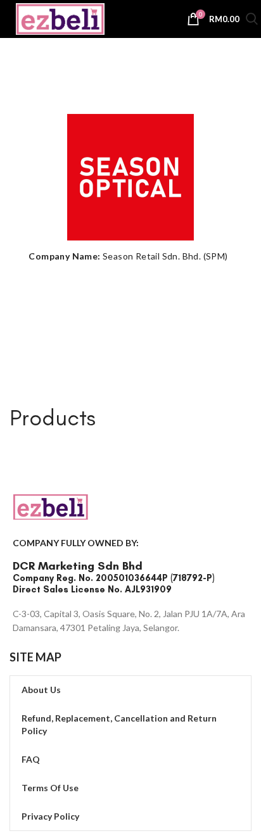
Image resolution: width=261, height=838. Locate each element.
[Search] (252, 20)
